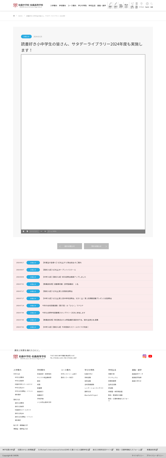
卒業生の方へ (116, 7)
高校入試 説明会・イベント (24, 417)
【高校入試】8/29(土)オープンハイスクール (59, 269)
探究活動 (88, 381)
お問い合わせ (132, 7)
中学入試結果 (19, 381)
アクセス (141, 7)
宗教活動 (88, 377)
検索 (151, 7)
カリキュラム (113, 377)
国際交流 (88, 391)
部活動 (110, 388)
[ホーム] (14, 12)
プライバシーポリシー (155, 455)
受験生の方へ (110, 7)
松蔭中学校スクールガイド (23, 384)
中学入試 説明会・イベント (24, 391)
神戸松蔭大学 (7, 449)
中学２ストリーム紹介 (69, 374)
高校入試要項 (19, 403)
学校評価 (40, 399)
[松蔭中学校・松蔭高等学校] (28, 5)
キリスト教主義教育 (44, 377)
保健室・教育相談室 (115, 391)
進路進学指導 (136, 377)
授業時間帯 (112, 381)
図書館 (39, 388)
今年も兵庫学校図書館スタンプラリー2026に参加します (63, 312)
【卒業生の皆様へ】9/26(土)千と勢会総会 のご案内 (61, 262)
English (147, 7)
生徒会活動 (112, 384)
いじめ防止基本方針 (44, 402)
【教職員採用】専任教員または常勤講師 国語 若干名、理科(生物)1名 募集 (70, 320)
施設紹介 (40, 391)
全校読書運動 (89, 384)
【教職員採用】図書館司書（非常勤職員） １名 (60, 284)
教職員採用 (151, 449)
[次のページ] (27, 231)
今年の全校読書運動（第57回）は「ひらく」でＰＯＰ (62, 305)
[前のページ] (23, 231)
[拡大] (45, 231)
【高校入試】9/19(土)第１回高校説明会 (57, 291)
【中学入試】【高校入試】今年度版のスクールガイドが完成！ (65, 327)
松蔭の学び (88, 374)
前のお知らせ (70, 246)
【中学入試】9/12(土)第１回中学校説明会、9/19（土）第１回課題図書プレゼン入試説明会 (77, 298)
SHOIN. (16, 455)
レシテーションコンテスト (94, 388)
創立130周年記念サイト (102, 449)
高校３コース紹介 (67, 377)
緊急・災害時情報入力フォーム (118, 399)
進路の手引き (136, 381)
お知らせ (26, 36)
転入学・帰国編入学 (20, 425)
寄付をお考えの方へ (126, 6)
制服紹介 (40, 395)
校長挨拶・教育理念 (44, 374)
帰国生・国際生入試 (20, 429)
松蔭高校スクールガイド (23, 410)
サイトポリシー (138, 455)
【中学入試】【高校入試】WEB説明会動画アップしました (64, 277)
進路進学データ (137, 374)
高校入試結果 (19, 406)
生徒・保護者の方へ (121, 6)
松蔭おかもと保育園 (25, 449)
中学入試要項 (19, 377)
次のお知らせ (96, 246)
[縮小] (41, 231)
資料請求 (136, 7)
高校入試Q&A (19, 413)
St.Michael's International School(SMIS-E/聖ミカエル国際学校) (63, 449)
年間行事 (111, 374)
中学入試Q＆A (19, 387)
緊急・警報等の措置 (115, 395)
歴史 (38, 381)
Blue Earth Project (91, 395)
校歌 (38, 384)
